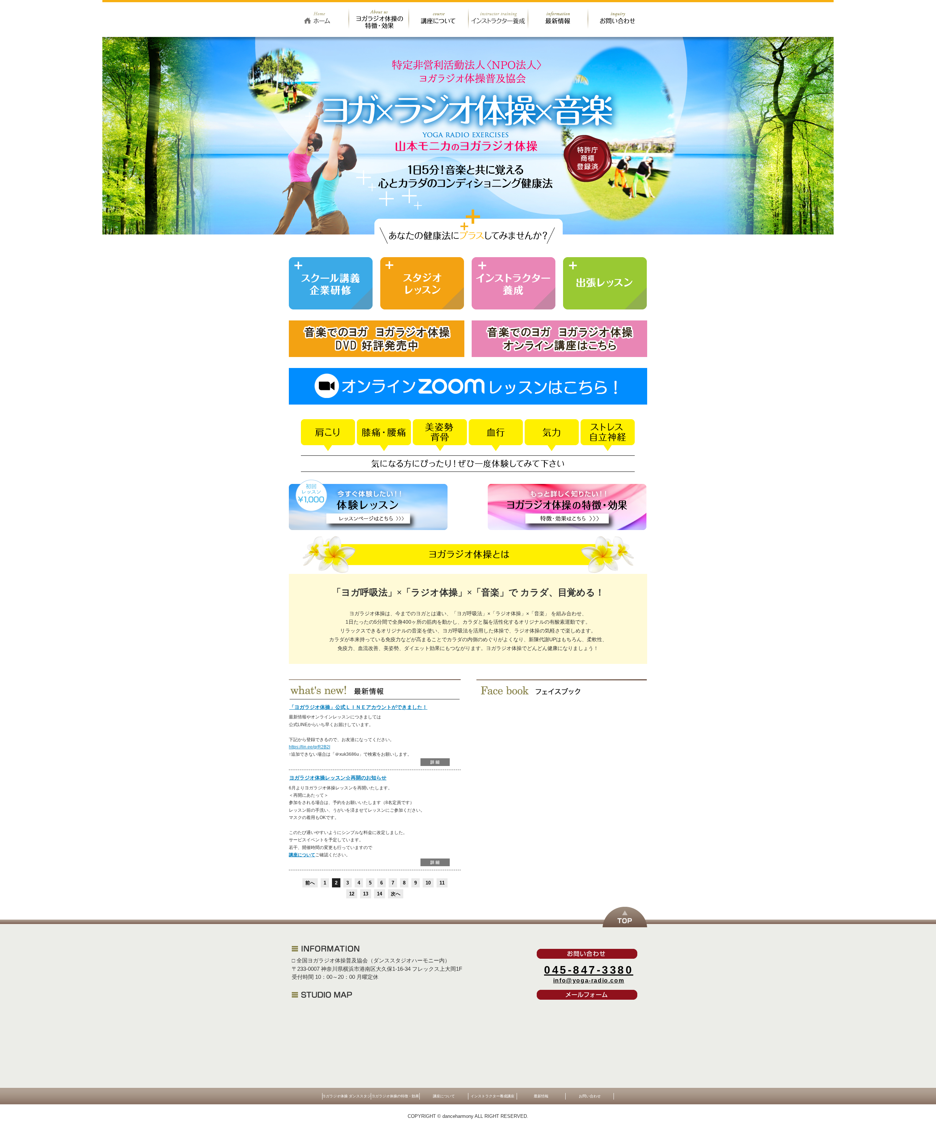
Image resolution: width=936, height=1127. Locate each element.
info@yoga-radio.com (588, 980)
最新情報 (558, 18)
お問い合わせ (617, 18)
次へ (395, 894)
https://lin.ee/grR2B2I (309, 747)
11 (442, 883)
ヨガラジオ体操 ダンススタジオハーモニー (319, 18)
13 (365, 894)
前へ (310, 883)
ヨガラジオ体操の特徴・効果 (379, 18)
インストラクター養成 (514, 283)
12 (351, 894)
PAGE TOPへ (625, 917)
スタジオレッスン (422, 283)
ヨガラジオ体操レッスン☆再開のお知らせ (337, 778)
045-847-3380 (588, 970)
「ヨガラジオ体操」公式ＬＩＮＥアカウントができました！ (358, 707)
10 (428, 883)
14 (379, 894)
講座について (439, 18)
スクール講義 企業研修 (331, 283)
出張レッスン (605, 283)
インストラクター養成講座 (498, 18)
